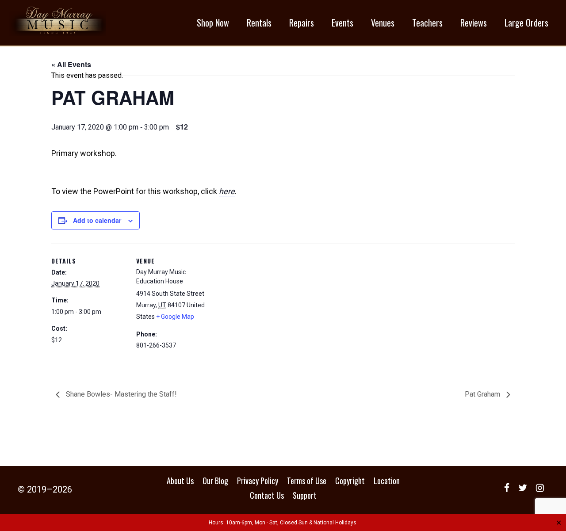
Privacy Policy (257, 480)
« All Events (71, 64)
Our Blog (215, 480)
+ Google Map (175, 316)
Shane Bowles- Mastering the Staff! (120, 394)
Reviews (473, 22)
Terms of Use (306, 480)
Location (387, 480)
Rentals (259, 22)
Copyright (350, 480)
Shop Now (213, 22)
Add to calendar (97, 220)
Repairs (301, 22)
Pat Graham (483, 394)
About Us (180, 480)
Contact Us (267, 495)
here (227, 191)
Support (305, 495)
